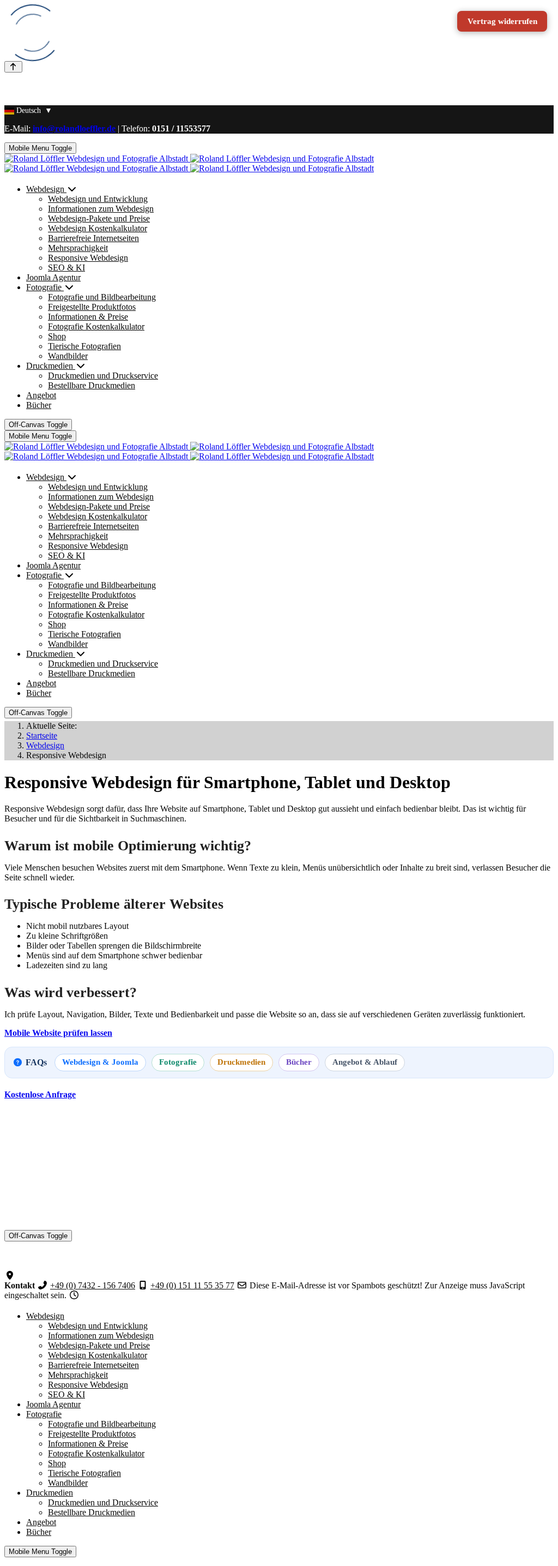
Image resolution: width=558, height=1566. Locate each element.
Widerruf (41, 1216)
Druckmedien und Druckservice (103, 1502)
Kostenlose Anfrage (40, 1094)
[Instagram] (9, 1256)
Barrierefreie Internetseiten (93, 1365)
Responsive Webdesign (88, 1384)
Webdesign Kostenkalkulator (97, 1355)
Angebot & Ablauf (364, 1062)
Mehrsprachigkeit (78, 1374)
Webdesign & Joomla (100, 1062)
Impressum (45, 1196)
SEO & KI (66, 1394)
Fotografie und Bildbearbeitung (102, 1424)
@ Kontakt (45, 1146)
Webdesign (45, 1316)
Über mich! (45, 1156)
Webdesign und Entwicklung (98, 1325)
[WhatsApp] (9, 1265)
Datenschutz (47, 1206)
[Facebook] (9, 1246)
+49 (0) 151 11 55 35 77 (192, 1285)
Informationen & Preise (88, 1443)
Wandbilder (68, 1482)
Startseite (41, 1136)
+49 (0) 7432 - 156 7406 (92, 1285)
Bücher (299, 1062)
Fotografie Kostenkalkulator (96, 1453)
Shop (57, 1463)
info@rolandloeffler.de (74, 128)
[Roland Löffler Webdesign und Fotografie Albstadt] (189, 163)
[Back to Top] (13, 67)
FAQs (36, 1166)
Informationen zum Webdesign (101, 1335)
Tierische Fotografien (84, 1473)
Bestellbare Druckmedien (91, 1512)
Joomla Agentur (53, 1404)
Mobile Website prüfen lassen (58, 1032)
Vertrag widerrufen (502, 21)
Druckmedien (241, 1062)
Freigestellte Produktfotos (92, 1433)
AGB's (38, 1186)
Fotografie (178, 1062)
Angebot (41, 1522)
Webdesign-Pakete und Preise (99, 1345)
